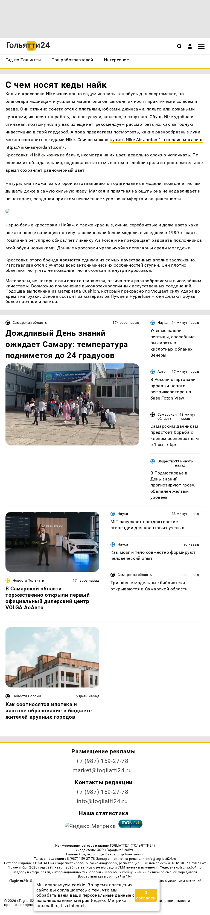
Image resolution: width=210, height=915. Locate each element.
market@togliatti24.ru (102, 770)
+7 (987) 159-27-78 (102, 761)
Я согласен (146, 895)
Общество (166, 461)
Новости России (27, 696)
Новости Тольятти (28, 580)
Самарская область (30, 322)
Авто (162, 371)
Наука (163, 322)
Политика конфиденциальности (161, 901)
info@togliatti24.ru (102, 801)
